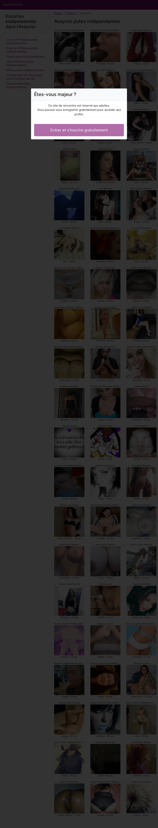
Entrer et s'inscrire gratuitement (79, 130)
